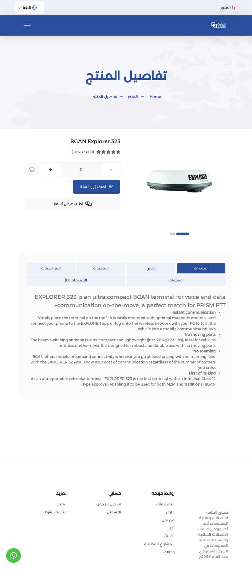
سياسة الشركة (56, 512)
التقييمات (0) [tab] (76, 280)
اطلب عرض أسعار (68, 204)
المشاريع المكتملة (159, 544)
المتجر (133, 96)
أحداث (169, 536)
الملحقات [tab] (101, 268)
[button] (182, 234)
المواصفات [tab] (51, 268)
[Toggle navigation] (27, 25)
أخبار (171, 528)
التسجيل (114, 512)
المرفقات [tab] (176, 280)
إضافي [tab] (151, 268)
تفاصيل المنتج (105, 96)
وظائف (169, 552)
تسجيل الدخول (108, 504)
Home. (155, 96)
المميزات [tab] (201, 268)
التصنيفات (165, 504)
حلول (170, 512)
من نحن (168, 520)
